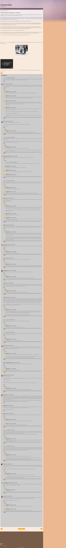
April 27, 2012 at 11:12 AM (12, 325)
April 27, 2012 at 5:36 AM (12, 276)
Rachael (4, 345)
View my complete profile (3, 545)
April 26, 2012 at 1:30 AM (10, 137)
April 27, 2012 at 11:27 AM (12, 339)
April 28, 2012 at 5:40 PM (10, 413)
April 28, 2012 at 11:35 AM (10, 394)
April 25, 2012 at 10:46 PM (12, 91)
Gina (4, 121)
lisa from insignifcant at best (7, 362)
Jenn (4, 496)
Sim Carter (7, 100)
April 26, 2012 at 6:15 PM (12, 100)
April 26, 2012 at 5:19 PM (10, 180)
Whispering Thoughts (6, 156)
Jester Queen (5, 297)
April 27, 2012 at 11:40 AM (12, 353)
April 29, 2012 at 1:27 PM (10, 446)
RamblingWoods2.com (6, 482)
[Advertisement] (21, 2)
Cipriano (4, 394)
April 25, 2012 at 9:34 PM (10, 77)
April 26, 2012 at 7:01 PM (12, 187)
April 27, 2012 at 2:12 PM (16, 362)
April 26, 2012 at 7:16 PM (12, 213)
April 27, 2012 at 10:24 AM (11, 297)
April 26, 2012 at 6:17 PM (10, 198)
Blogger (23, 547)
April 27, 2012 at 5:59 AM (12, 251)
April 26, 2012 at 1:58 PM (13, 156)
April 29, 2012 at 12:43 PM (12, 423)
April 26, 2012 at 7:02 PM (12, 166)
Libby (6, 91)
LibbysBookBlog (6, 5)
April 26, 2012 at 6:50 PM (12, 107)
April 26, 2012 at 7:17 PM (12, 191)
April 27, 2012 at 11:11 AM (12, 309)
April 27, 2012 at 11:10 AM (11, 319)
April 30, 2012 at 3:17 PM (12, 454)
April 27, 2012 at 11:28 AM (10, 345)
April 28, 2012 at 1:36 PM (10, 405)
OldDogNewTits (5, 270)
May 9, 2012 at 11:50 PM (8, 496)
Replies (5, 90)
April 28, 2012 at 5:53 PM (12, 419)
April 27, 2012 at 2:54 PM (12, 368)
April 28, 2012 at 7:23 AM (12, 388)
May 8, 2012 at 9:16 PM (12, 489)
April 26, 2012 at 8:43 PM (12, 217)
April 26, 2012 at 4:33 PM (13, 162)
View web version (21, 530)
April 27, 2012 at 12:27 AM (12, 270)
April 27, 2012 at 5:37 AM (12, 264)
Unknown (4, 413)
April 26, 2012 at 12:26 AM (9, 121)
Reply (4, 81)
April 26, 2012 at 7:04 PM (12, 170)
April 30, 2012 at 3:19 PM (12, 473)
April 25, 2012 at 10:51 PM (12, 95)
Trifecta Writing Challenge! (15, 70)
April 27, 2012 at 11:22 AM (11, 332)
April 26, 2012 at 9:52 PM (11, 244)
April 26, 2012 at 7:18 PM (12, 174)
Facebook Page (6, 42)
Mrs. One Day (5, 244)
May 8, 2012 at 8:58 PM (13, 482)
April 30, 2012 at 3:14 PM (12, 438)
